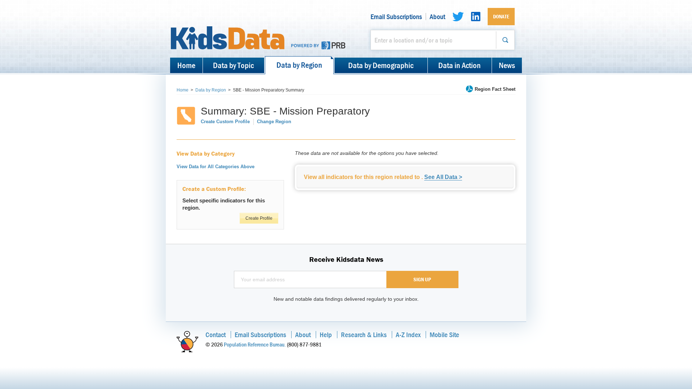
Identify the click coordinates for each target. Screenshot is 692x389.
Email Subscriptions (396, 16)
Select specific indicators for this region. (223, 204)
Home (186, 65)
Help (326, 334)
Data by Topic (233, 65)
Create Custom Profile (225, 121)
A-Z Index (408, 334)
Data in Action (459, 65)
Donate (501, 16)
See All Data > (443, 177)
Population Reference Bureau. (255, 344)
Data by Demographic (380, 65)
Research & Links (364, 334)
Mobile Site (444, 334)
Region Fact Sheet (495, 89)
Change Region (274, 121)
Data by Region (299, 65)
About (437, 16)
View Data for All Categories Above (215, 166)
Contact (215, 334)
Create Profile (258, 218)
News (507, 65)
